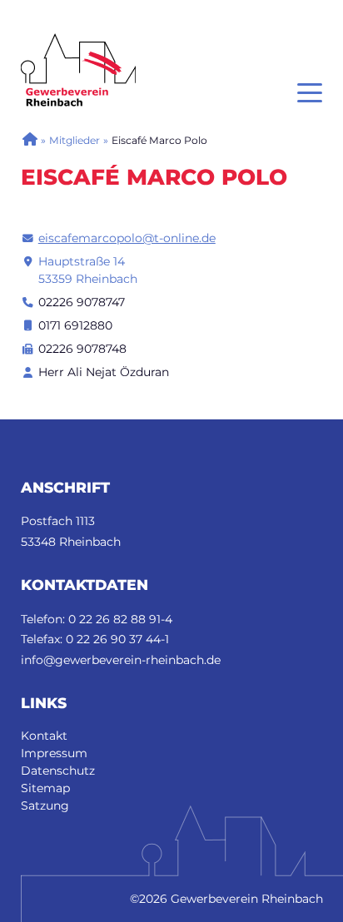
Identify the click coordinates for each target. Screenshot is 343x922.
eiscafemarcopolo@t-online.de (127, 237)
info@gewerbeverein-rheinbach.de (121, 659)
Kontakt (44, 735)
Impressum (54, 753)
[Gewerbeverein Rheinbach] (29, 140)
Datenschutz (58, 770)
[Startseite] (78, 41)
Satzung (45, 805)
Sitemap (45, 788)
